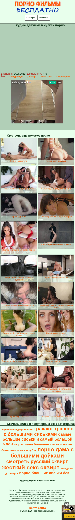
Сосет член (46, 76)
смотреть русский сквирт (37, 461)
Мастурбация (16, 76)
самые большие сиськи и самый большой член (37, 439)
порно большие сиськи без (44, 473)
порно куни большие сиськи (38, 444)
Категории (31, 18)
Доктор (32, 76)
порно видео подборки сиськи (17, 429)
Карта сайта (37, 508)
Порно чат (43, 18)
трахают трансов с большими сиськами (39, 431)
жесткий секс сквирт (30, 467)
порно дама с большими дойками (42, 452)
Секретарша (63, 76)
